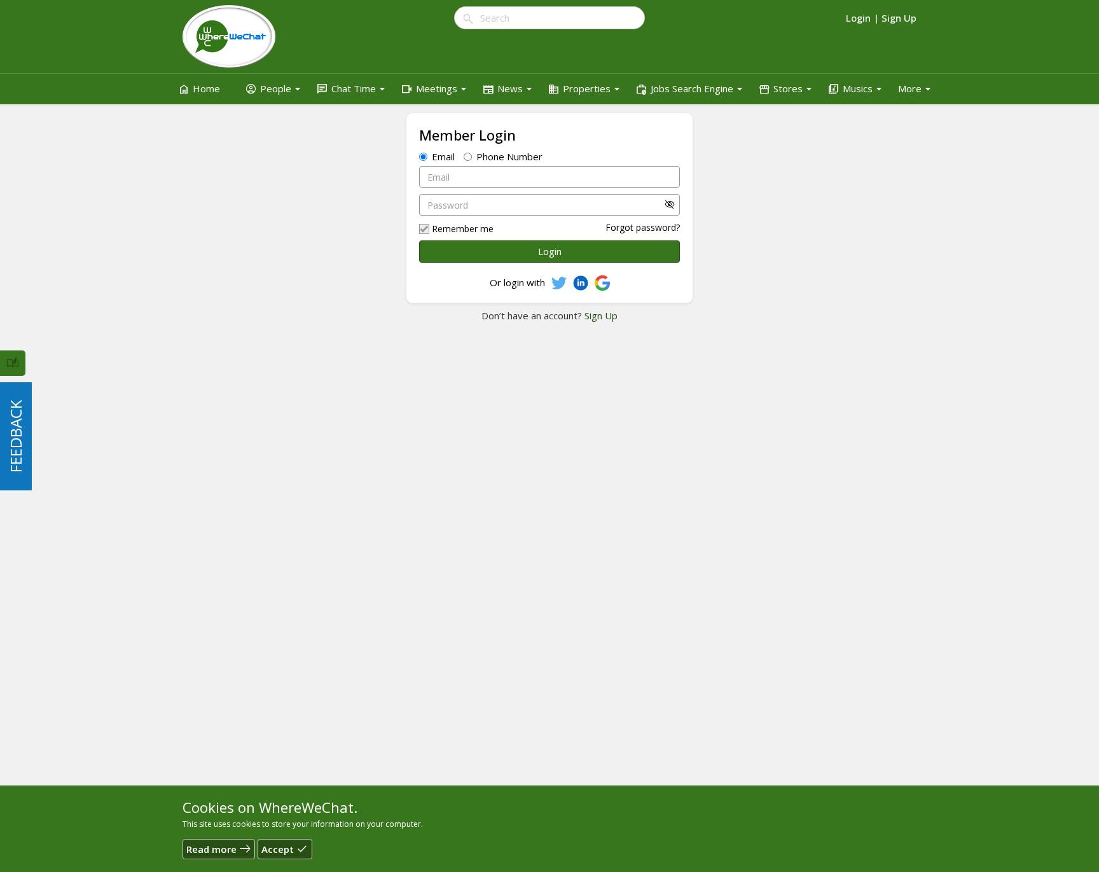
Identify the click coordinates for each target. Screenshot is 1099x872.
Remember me (463, 229)
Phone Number (509, 156)
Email (443, 156)
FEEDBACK (15, 436)
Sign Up (600, 315)
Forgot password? (642, 227)
